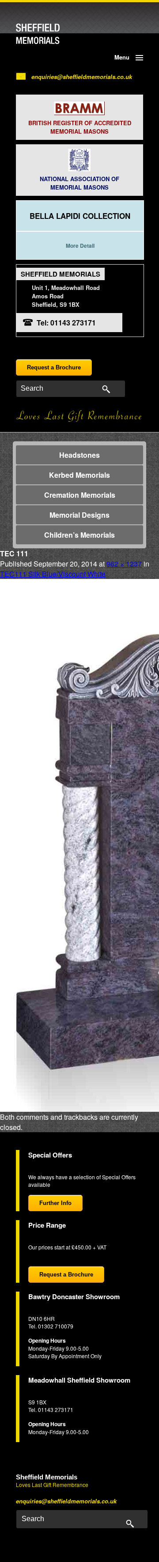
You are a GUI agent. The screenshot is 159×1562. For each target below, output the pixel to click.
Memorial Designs (79, 515)
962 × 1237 (124, 564)
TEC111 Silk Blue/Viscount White (53, 574)
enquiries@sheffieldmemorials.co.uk (81, 76)
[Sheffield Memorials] (52, 34)
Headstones (79, 455)
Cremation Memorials (79, 495)
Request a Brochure (54, 367)
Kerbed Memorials (79, 475)
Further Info (55, 1203)
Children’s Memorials (79, 535)
